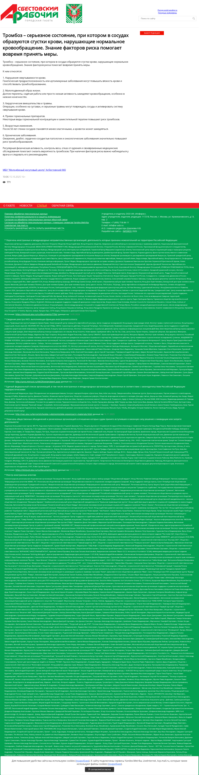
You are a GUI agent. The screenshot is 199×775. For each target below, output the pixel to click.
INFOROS (127, 231)
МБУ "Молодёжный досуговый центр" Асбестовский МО (34, 170)
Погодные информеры (167, 13)
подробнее (82, 760)
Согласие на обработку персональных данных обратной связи (36, 219)
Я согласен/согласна (99, 769)
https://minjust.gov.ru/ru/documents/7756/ (36, 314)
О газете (9, 205)
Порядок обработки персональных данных (26, 213)
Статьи (42, 205)
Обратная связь (63, 205)
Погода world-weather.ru (167, 10)
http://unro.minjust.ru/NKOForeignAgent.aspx (37, 381)
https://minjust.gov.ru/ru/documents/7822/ (36, 470)
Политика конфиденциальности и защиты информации (33, 216)
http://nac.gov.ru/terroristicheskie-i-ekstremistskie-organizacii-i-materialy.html (53, 414)
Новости (26, 205)
